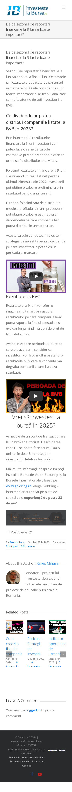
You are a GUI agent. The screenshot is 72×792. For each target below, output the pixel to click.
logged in (33, 710)
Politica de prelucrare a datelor (26, 757)
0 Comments (28, 546)
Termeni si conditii (20, 761)
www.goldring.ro (18, 486)
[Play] (36, 276)
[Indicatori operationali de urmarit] (57, 622)
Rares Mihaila (17, 542)
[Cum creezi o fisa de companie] (14, 622)
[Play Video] (36, 396)
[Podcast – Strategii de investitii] (36, 622)
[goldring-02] (36, 512)
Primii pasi (12, 546)
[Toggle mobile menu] (64, 7)
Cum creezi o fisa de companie (14, 646)
